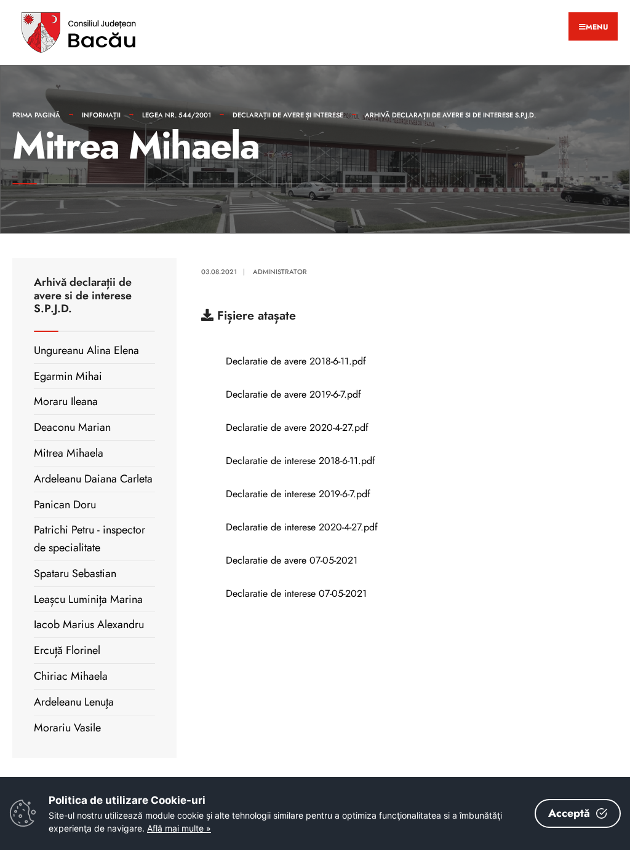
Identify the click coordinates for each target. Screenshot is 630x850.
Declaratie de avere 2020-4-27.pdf (297, 427)
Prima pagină (36, 115)
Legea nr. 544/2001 (176, 115)
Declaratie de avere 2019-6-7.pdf (293, 394)
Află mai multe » (179, 828)
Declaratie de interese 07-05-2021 (296, 593)
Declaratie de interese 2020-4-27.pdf (302, 527)
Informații (101, 115)
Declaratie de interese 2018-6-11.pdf (300, 461)
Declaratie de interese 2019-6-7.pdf (298, 494)
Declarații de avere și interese (288, 115)
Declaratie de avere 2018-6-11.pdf (296, 361)
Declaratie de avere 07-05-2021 (291, 560)
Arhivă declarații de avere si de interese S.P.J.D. (450, 115)
